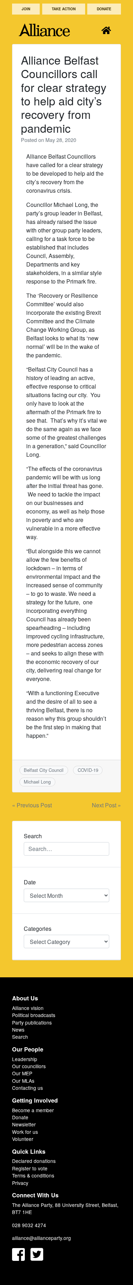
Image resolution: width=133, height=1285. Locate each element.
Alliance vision (28, 1007)
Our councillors (29, 1066)
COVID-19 (88, 770)
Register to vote (30, 1168)
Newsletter (24, 1124)
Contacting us (27, 1087)
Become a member (33, 1110)
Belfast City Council (43, 770)
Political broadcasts (33, 1014)
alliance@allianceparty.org (41, 1237)
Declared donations (34, 1160)
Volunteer (22, 1138)
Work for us (25, 1131)
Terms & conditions (33, 1175)
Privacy (20, 1182)
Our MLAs (23, 1080)
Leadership (24, 1058)
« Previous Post (32, 805)
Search (20, 1036)
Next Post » (106, 805)
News (18, 1029)
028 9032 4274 (29, 1225)
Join (26, 8)
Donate (104, 8)
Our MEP (22, 1073)
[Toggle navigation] (106, 30)
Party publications (32, 1022)
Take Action (64, 8)
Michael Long (37, 781)
